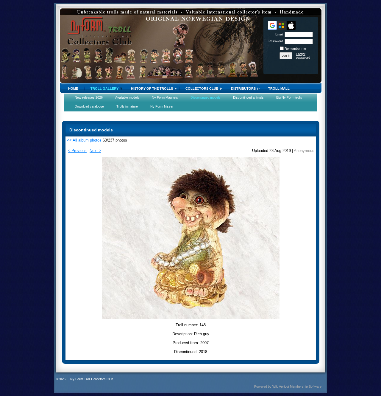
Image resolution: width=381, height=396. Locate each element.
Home (73, 88)
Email (278, 34)
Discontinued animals (248, 97)
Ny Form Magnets (165, 97)
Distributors (243, 88)
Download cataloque (89, 106)
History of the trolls (152, 88)
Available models (127, 97)
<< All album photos (84, 140)
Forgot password (303, 55)
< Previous (77, 150)
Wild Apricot (280, 386)
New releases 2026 (89, 97)
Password (274, 41)
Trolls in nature (127, 106)
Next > (95, 150)
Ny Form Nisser (162, 106)
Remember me (295, 48)
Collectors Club (201, 88)
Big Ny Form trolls (289, 97)
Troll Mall (279, 88)
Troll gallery (104, 88)
